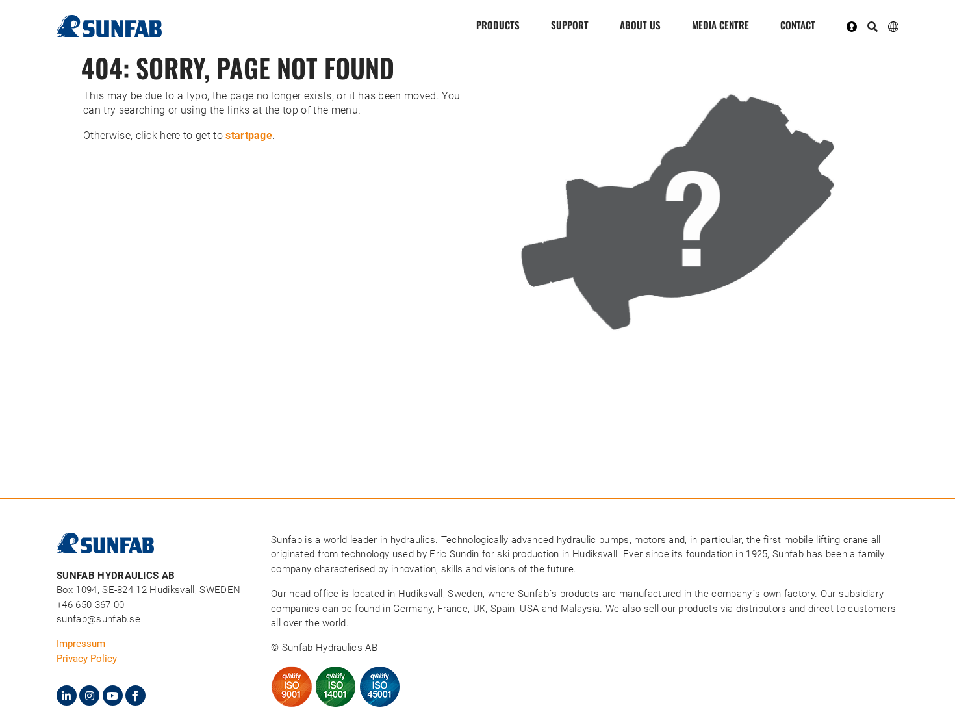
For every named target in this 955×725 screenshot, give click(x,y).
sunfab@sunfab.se (98, 619)
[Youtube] (113, 695)
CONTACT (797, 25)
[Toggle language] (893, 25)
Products (498, 25)
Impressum (81, 644)
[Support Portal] (857, 26)
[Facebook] (135, 695)
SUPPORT (570, 25)
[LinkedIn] (67, 695)
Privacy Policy (87, 659)
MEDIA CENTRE (720, 25)
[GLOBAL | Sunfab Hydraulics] (675, 211)
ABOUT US (640, 25)
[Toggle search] (872, 27)
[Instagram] (89, 695)
